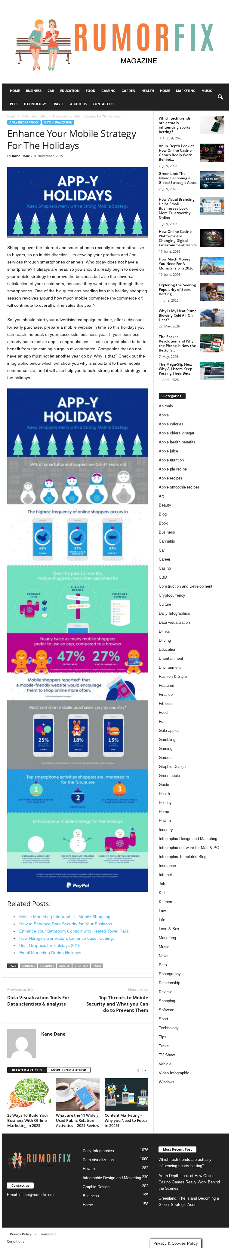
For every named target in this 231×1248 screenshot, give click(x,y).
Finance (166, 694)
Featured (166, 685)
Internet (165, 874)
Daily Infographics (34, 116)
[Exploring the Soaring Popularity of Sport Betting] (212, 292)
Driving (165, 640)
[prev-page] (138, 1070)
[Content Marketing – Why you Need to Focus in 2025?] (126, 1094)
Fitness (165, 703)
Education (70, 90)
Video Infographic (174, 1073)
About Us (78, 104)
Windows (166, 1082)
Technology (34, 104)
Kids (163, 892)
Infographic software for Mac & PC (189, 847)
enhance (28, 966)
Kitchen (165, 901)
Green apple (169, 775)
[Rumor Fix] (115, 41)
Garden (128, 90)
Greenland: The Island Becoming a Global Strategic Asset (178, 178)
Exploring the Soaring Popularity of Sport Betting (177, 289)
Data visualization (58, 122)
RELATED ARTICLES (27, 1070)
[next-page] (145, 1070)
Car (51, 90)
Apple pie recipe (173, 469)
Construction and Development (185, 586)
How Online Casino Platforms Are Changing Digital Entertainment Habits (178, 238)
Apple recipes (171, 478)
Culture (165, 604)
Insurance (167, 865)
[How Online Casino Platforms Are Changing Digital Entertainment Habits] (212, 238)
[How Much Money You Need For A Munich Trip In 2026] (212, 266)
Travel (58, 104)
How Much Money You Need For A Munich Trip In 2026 (176, 264)
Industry (166, 829)
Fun (162, 721)
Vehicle (165, 1064)
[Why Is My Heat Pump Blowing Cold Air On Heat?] (212, 318)
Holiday (165, 802)
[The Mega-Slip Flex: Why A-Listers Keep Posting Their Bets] (212, 371)
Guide (164, 784)
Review (165, 992)
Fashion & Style (173, 676)
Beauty (165, 505)
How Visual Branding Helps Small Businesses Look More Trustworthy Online (177, 208)
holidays (47, 966)
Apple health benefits (177, 442)
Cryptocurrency (172, 595)
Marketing (186, 90)
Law (162, 911)
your (97, 966)
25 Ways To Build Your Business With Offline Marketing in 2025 (27, 1120)
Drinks (164, 631)
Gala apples (169, 730)
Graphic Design (172, 766)
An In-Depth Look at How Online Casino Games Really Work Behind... (176, 152)
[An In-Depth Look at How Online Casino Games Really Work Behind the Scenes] (212, 153)
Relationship (169, 983)
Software (166, 1010)
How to (165, 820)
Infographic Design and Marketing (188, 838)
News (163, 956)
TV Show (167, 1055)
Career (164, 559)
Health (147, 90)
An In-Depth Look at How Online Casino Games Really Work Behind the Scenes (189, 1182)
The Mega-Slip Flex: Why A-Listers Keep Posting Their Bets (175, 369)
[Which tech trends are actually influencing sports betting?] (212, 125)
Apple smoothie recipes (179, 487)
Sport (163, 1019)
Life (162, 920)
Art (161, 496)
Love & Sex (169, 929)
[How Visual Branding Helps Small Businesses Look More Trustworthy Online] (212, 206)
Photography (170, 974)
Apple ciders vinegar (176, 433)
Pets (13, 104)
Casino (165, 568)
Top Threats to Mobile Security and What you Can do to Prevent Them (117, 1003)
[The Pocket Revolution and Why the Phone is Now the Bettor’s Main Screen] (212, 343)
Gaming (108, 90)
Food (90, 90)
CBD (163, 577)
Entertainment (171, 658)
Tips (162, 1037)
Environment (170, 667)
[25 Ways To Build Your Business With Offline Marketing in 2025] (29, 1094)
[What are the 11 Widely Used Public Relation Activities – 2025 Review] (78, 1094)
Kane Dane (21, 156)
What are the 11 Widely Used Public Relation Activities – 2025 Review (78, 1120)
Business (34, 90)
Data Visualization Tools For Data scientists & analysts (38, 1000)
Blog (163, 514)
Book (163, 523)
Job (162, 883)
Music (207, 90)
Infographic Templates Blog (182, 856)
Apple (164, 415)
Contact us (103, 104)
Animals (166, 406)
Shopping (167, 1001)
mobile (64, 966)
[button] (220, 97)
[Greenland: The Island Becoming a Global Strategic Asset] (212, 180)
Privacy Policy (20, 1234)
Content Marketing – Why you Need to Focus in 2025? (126, 1120)
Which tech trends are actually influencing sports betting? (175, 125)
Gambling (167, 739)
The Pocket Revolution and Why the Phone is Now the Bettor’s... (177, 343)
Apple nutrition (171, 460)
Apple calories (171, 424)
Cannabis (167, 541)
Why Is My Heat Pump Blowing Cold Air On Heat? (177, 315)
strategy (81, 966)
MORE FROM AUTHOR (68, 1070)
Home (15, 90)
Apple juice (168, 451)
